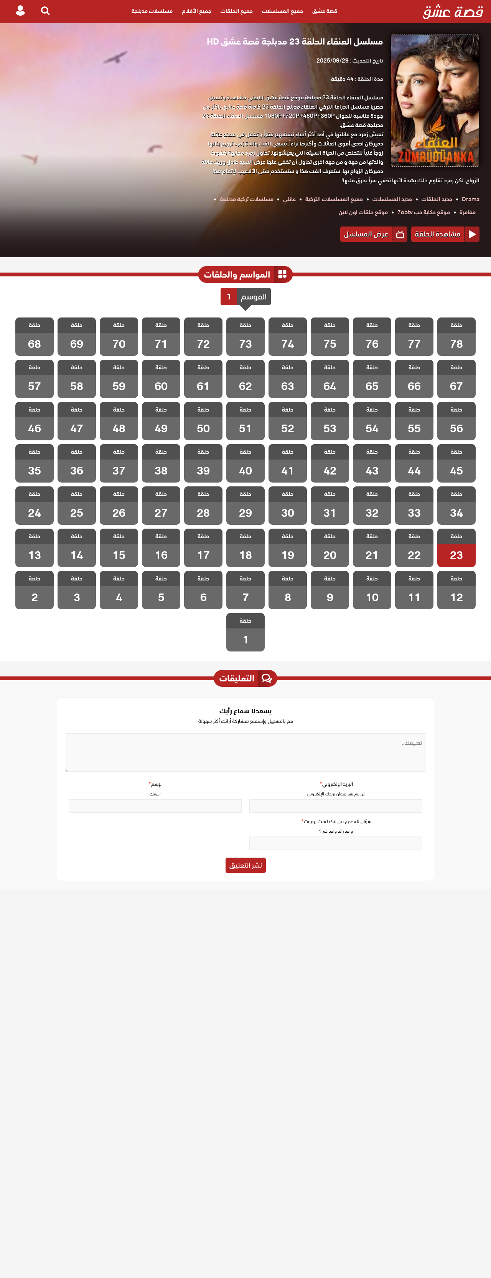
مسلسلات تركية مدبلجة (247, 199)
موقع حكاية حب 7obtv (423, 212)
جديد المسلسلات (392, 199)
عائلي (289, 199)
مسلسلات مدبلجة (152, 11)
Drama (470, 199)
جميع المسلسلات (282, 11)
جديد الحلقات (437, 199)
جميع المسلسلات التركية (334, 199)
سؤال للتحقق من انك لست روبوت (336, 821)
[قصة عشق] (453, 11)
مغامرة (468, 212)
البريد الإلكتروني (336, 784)
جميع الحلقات (237, 11)
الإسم (155, 784)
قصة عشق (324, 11)
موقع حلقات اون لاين (363, 212)
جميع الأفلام (196, 11)
